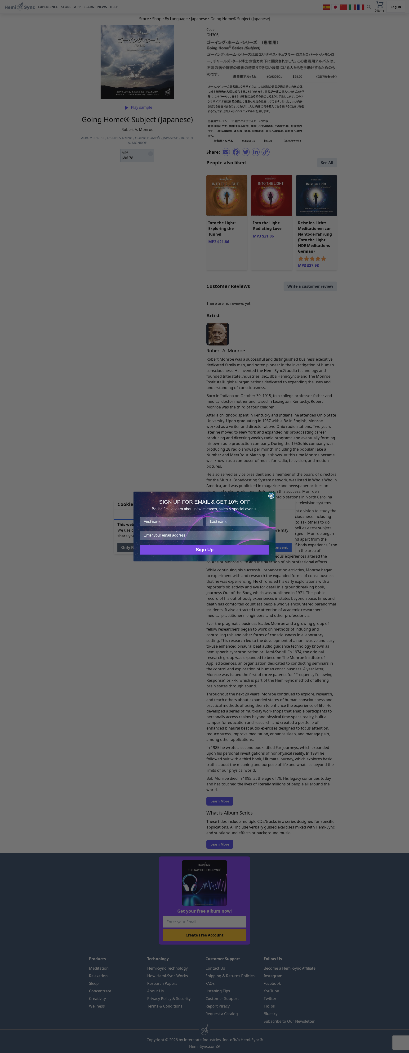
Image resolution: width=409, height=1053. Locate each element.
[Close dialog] (271, 495)
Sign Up (204, 549)
